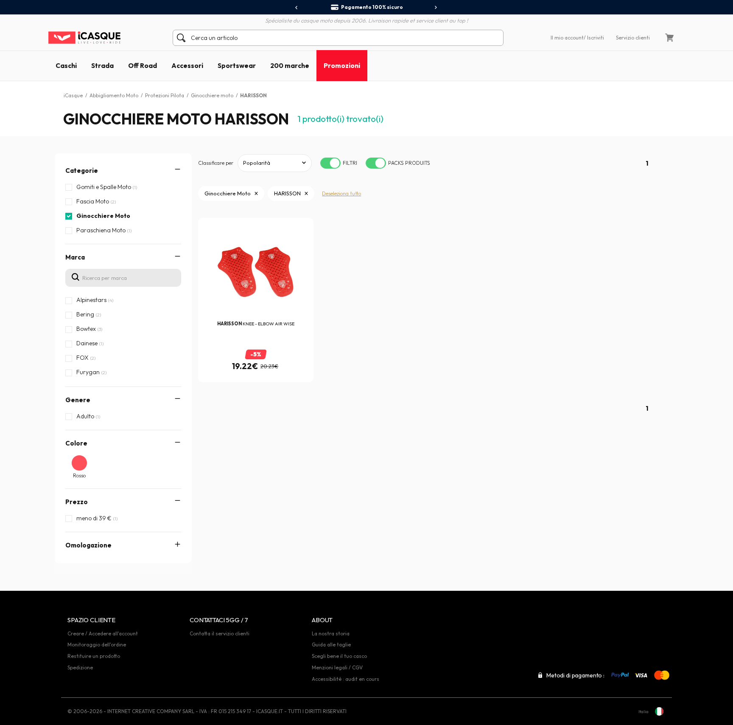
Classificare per (215, 163)
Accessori (187, 65)
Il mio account (567, 37)
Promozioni (342, 65)
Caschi (66, 65)
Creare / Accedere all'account (102, 633)
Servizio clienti (633, 37)
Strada (102, 65)
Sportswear (237, 65)
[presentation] (296, 7)
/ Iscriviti (594, 37)
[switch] (330, 163)
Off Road (142, 65)
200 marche (289, 65)
